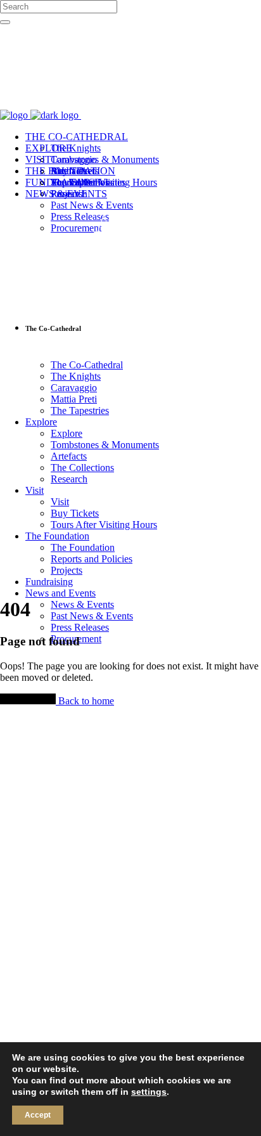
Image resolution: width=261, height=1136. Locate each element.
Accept (38, 1115)
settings (149, 1092)
